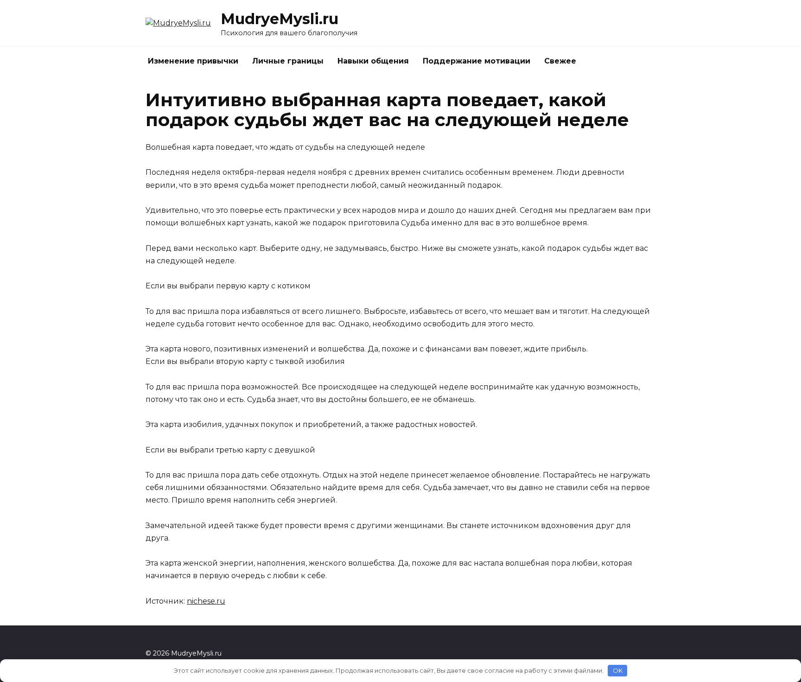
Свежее (560, 61)
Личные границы (288, 61)
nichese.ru (206, 601)
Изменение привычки (193, 61)
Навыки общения (373, 61)
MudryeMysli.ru (279, 19)
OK (618, 670)
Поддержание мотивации (476, 61)
